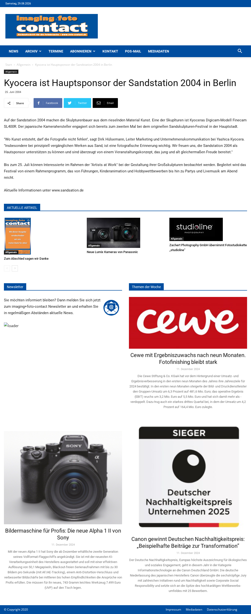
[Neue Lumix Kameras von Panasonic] (125, 233)
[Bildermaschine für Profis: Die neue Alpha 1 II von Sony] (63, 472)
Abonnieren (80, 51)
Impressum (173, 609)
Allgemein (23, 65)
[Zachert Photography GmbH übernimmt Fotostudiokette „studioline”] (208, 229)
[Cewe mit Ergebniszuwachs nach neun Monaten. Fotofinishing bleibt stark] (188, 323)
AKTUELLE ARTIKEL (22, 208)
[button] (240, 51)
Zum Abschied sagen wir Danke (26, 258)
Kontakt (110, 51)
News (13, 51)
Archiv (31, 51)
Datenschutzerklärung (222, 609)
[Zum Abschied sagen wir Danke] (43, 236)
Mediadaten (158, 51)
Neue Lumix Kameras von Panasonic (112, 252)
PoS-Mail (133, 51)
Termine (56, 51)
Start (8, 65)
